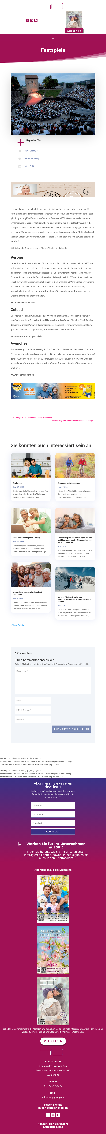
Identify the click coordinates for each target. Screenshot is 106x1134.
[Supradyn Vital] (53, 398)
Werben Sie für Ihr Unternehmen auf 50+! (56, 845)
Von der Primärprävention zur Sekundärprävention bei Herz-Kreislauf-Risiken (74, 599)
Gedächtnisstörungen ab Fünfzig (26, 538)
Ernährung (17, 483)
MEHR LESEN (53, 1041)
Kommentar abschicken (71, 729)
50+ (26, 151)
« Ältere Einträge (18, 625)
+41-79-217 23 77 (53, 1085)
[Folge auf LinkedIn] (35, 20)
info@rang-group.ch (53, 1097)
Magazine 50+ (33, 140)
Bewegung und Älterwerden (69, 483)
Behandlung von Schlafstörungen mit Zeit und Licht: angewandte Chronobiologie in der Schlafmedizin (75, 540)
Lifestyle (34, 151)
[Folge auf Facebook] (27, 20)
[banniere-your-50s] (53, 196)
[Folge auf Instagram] (31, 20)
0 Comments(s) (32, 158)
